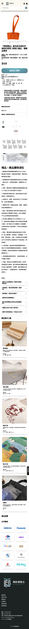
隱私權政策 (4, 605)
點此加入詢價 (14, 71)
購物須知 (3, 599)
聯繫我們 (3, 595)
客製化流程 (4, 597)
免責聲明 (3, 601)
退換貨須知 (4, 603)
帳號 (24, 3)
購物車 (27, 3)
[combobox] (14, 8)
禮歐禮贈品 (16, 626)
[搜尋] (26, 8)
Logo (10, 3)
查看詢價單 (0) (28, 470)
